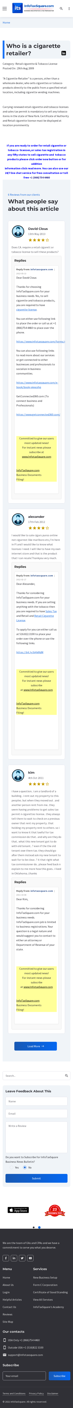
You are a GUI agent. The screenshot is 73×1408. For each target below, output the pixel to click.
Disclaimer (52, 1393)
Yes (17, 1167)
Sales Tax (51, 611)
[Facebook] (6, 1258)
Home (6, 22)
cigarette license (26, 309)
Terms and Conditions (14, 1393)
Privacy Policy (36, 1393)
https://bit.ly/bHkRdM (29, 652)
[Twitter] (22, 1258)
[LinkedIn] (14, 1258)
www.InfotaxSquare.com (36, 456)
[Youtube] (30, 1258)
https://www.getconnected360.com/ (38, 414)
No (30, 1167)
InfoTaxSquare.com (28, 470)
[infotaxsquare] (33, 8)
